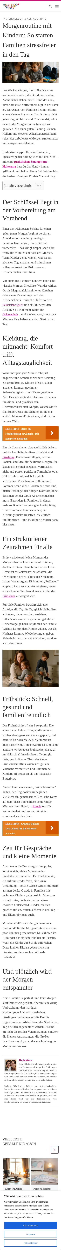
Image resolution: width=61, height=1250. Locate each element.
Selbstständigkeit (12, 305)
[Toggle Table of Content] (37, 185)
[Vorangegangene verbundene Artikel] (46, 1150)
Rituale (37, 806)
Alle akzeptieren (30, 1225)
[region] (30, 1220)
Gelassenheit (10, 314)
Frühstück (8, 596)
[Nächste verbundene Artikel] (55, 1150)
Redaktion (25, 1060)
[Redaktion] (10, 1064)
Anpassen (30, 1234)
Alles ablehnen (30, 1243)
